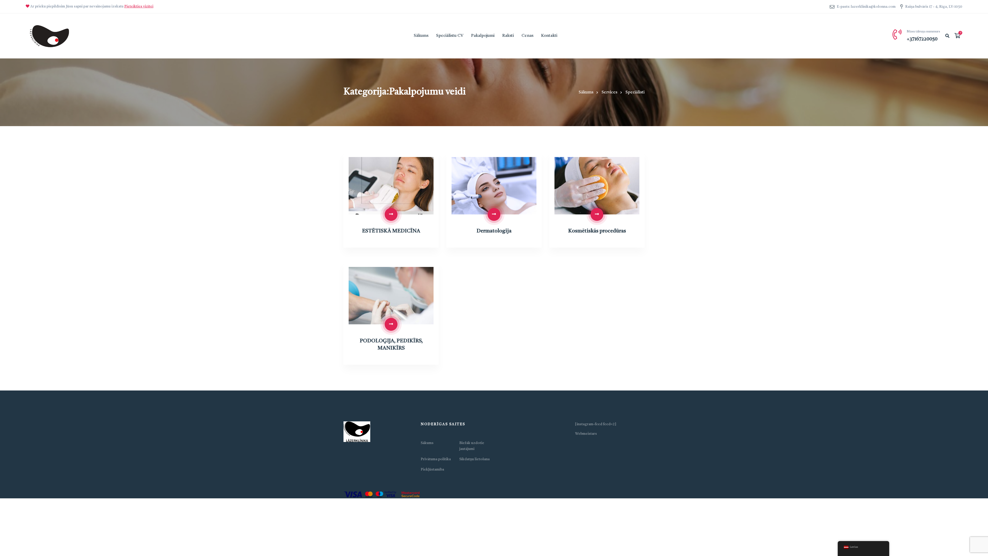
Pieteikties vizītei (138, 6)
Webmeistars (586, 434)
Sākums (586, 92)
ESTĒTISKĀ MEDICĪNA (391, 231)
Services (609, 92)
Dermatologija (494, 231)
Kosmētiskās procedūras (597, 231)
